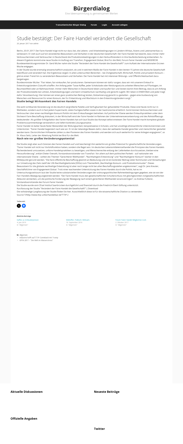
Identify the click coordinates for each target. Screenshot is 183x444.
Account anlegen (119, 24)
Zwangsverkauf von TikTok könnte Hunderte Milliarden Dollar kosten (128, 420)
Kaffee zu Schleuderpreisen (28, 220)
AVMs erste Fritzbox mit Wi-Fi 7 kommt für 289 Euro (119, 406)
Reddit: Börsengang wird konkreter (111, 409)
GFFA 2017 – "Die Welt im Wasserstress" (36, 240)
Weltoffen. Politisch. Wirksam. (78, 220)
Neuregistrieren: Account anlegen (27, 406)
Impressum (16, 426)
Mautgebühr (17, 402)
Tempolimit (16, 410)
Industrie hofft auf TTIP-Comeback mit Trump (39, 237)
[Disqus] (91, 281)
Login (104, 24)
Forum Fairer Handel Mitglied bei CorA (130, 220)
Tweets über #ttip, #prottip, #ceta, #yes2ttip (116, 436)
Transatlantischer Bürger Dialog (71, 24)
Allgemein (24, 235)
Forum (94, 24)
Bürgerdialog (91, 8)
